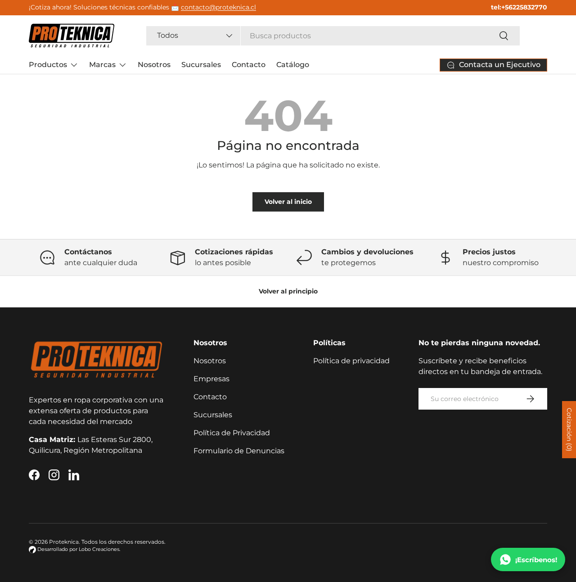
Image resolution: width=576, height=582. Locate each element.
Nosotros (154, 64)
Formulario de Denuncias (239, 451)
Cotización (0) (569, 429)
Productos (48, 64)
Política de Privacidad (232, 433)
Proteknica (64, 541)
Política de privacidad (351, 360)
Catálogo (292, 64)
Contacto (249, 64)
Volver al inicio (288, 202)
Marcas (102, 64)
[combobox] (333, 35)
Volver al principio (288, 291)
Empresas (212, 378)
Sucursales (201, 64)
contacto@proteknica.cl (218, 7)
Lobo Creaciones (99, 549)
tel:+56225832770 (519, 7)
